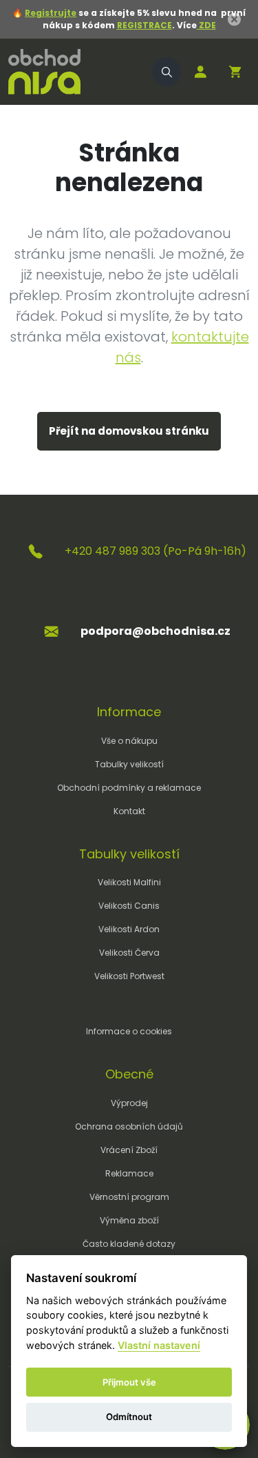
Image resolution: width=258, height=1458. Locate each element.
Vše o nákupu (129, 741)
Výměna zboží (129, 1220)
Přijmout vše (129, 1382)
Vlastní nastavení (159, 1345)
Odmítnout (129, 1416)
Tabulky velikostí (129, 764)
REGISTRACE (144, 25)
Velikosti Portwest (129, 976)
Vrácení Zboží (129, 1150)
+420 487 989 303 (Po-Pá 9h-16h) (155, 551)
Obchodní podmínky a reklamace (129, 788)
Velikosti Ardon (129, 929)
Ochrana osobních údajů (129, 1126)
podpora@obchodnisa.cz (155, 631)
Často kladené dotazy (129, 1244)
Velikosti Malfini (129, 882)
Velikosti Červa (129, 952)
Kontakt (129, 811)
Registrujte (50, 13)
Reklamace (129, 1173)
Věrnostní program (129, 1197)
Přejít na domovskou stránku (129, 431)
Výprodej (129, 1103)
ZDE (206, 25)
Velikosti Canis (129, 906)
